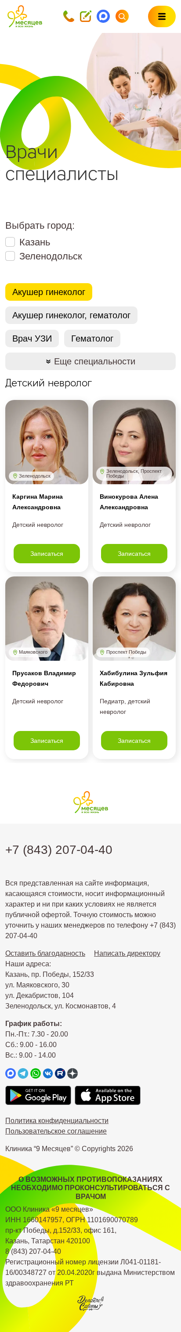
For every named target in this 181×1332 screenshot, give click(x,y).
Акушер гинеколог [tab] (48, 292)
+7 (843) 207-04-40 (58, 850)
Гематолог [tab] (92, 338)
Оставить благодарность (45, 953)
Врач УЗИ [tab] (32, 338)
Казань (34, 242)
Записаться (46, 553)
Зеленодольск (50, 256)
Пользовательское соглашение (56, 1131)
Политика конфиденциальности (57, 1120)
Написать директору (127, 953)
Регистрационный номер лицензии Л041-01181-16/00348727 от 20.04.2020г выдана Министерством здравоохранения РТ (90, 1272)
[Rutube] (60, 1073)
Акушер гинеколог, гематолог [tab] (71, 315)
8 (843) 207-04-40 (33, 1251)
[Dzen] (72, 1073)
